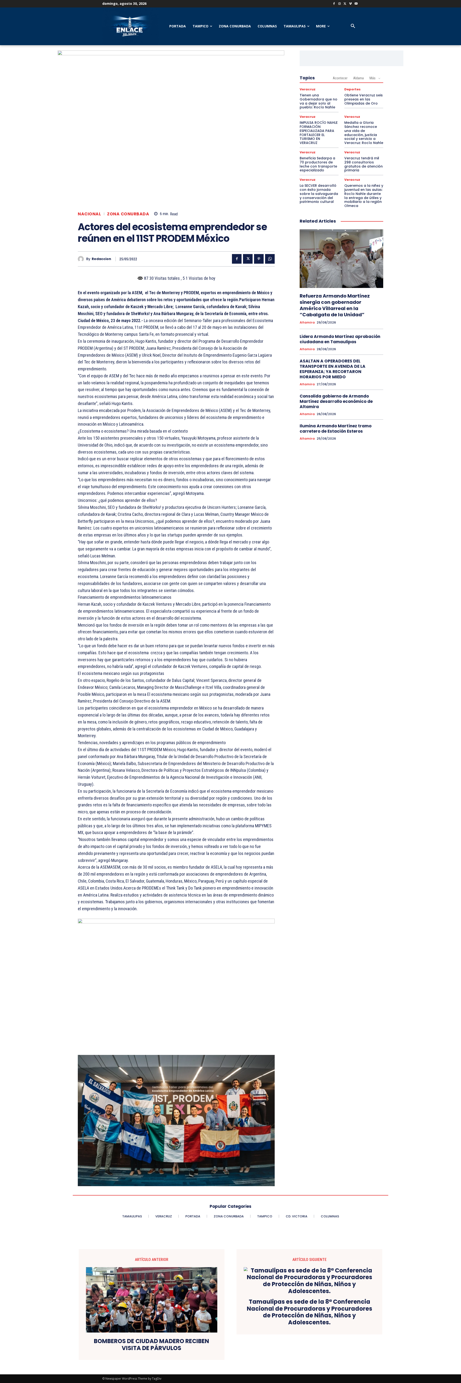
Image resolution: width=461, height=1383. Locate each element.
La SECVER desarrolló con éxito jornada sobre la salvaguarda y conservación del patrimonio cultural (319, 193)
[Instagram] (339, 4)
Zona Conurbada (128, 214)
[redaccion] (82, 259)
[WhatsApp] (270, 259)
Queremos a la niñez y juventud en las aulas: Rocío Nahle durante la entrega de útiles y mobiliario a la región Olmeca (363, 195)
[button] (353, 26)
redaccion (101, 259)
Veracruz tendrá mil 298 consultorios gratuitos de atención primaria (363, 164)
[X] (345, 4)
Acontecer (340, 78)
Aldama (358, 78)
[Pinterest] (259, 259)
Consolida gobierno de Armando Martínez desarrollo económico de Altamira (336, 401)
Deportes (352, 89)
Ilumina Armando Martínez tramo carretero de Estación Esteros (335, 428)
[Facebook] (334, 4)
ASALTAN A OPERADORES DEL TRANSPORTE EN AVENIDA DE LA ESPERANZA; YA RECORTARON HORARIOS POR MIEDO (332, 369)
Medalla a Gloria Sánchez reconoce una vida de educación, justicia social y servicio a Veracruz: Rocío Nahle (363, 132)
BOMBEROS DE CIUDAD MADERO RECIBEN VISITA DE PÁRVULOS (151, 1345)
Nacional (89, 214)
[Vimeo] (350, 4)
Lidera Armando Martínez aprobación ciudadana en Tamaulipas (340, 339)
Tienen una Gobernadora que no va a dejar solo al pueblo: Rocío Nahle (318, 101)
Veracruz (307, 89)
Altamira (307, 322)
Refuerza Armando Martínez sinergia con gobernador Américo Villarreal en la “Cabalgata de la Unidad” (335, 305)
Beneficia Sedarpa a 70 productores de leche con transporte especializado (318, 164)
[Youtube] (356, 4)
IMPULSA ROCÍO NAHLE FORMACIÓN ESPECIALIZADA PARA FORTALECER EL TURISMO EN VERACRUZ (319, 132)
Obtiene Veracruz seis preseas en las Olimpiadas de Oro (363, 99)
